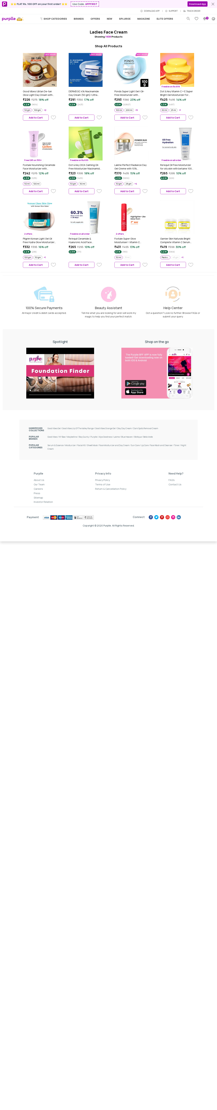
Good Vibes (53, 436)
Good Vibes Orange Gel (106, 428)
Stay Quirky (84, 436)
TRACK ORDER (193, 11)
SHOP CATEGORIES (55, 18)
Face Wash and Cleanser (162, 445)
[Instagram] (173, 517)
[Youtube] (167, 517)
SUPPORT (173, 11)
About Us (39, 480)
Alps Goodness (106, 436)
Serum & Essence (56, 445)
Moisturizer (71, 445)
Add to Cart (36, 117)
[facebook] (151, 517)
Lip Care (145, 445)
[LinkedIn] (179, 517)
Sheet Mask (93, 445)
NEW (109, 18)
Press (37, 493)
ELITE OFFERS (165, 18)
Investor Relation (43, 501)
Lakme (117, 436)
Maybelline (72, 436)
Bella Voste (148, 436)
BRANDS (79, 18)
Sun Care (136, 445)
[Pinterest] (162, 517)
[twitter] (156, 517)
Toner (177, 445)
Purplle (95, 436)
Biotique (138, 436)
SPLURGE (125, 18)
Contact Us (175, 484)
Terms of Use (102, 484)
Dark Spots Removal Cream (145, 428)
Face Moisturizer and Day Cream (115, 445)
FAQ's (172, 480)
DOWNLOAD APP (152, 11)
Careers (38, 488)
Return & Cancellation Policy (110, 488)
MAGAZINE (143, 18)
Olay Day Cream (125, 428)
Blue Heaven (127, 436)
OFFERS (95, 18)
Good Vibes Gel (54, 428)
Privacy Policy (102, 480)
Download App (197, 4)
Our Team (39, 484)
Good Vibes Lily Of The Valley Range (78, 428)
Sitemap (38, 497)
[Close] (213, 4)
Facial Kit (82, 445)
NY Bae (63, 436)
